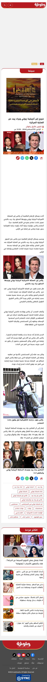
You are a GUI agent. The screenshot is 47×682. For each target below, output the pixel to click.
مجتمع (27, 663)
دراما (33, 658)
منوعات (19, 663)
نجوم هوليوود (38, 517)
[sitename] (23, 645)
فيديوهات (40, 663)
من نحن (34, 668)
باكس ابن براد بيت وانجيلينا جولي (32, 500)
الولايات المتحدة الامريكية (34, 513)
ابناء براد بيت (18, 487)
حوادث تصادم (19, 508)
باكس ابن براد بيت (36, 495)
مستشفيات (38, 508)
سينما (34, 64)
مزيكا (21, 658)
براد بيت (40, 487)
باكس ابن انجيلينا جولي (20, 495)
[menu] (10, 5)
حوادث (29, 508)
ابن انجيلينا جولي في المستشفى (32, 504)
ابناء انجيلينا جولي (36, 491)
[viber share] (22, 158)
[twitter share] (31, 158)
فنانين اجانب (26, 517)
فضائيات (14, 658)
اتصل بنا (12, 668)
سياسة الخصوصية (24, 668)
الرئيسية (40, 658)
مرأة (32, 663)
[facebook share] (36, 158)
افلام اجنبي (19, 513)
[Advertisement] (23, 35)
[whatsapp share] (27, 158)
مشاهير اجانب (14, 517)
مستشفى (14, 504)
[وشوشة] (42, 64)
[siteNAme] (40, 5)
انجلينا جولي (30, 487)
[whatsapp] (18, 158)
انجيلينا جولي (23, 491)
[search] (4, 5)
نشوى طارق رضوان (34, 126)
